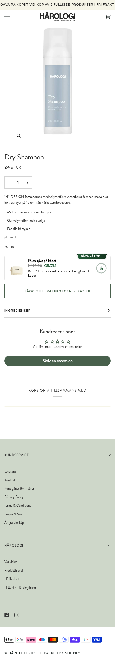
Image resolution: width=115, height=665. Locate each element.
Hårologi (18, 653)
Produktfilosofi (14, 570)
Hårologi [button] (13, 545)
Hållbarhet (11, 578)
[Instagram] (16, 615)
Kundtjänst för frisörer (19, 488)
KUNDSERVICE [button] (16, 455)
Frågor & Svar (13, 514)
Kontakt (9, 479)
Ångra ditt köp (14, 522)
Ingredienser (17, 310)
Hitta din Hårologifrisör (20, 587)
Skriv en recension (58, 361)
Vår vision (11, 561)
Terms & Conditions (17, 505)
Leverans (10, 471)
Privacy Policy (14, 496)
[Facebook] (6, 615)
